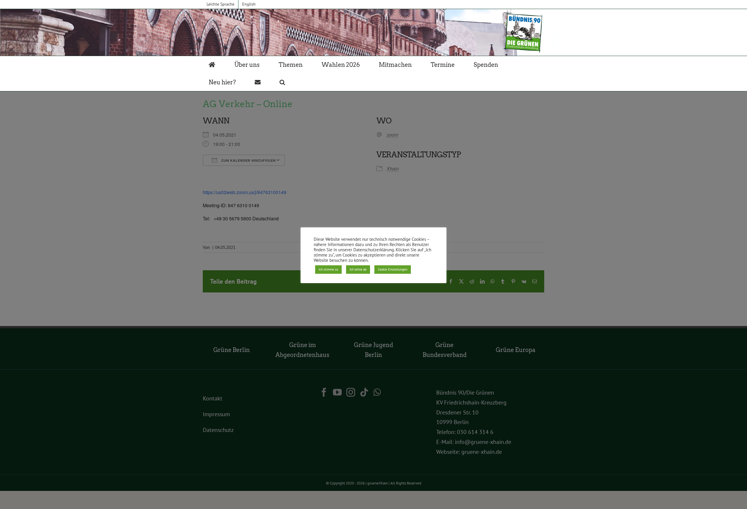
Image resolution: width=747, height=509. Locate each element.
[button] (282, 82)
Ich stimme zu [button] (328, 269)
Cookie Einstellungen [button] (392, 269)
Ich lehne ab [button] (358, 269)
